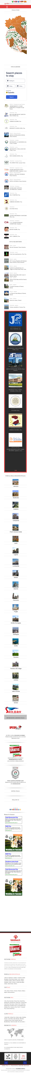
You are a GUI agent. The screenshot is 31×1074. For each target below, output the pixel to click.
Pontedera (17, 186)
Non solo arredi (21, 1021)
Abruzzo (15, 486)
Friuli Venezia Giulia (16, 532)
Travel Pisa (6, 1004)
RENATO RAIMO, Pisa (15, 229)
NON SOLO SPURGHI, (15, 448)
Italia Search (26, 1065)
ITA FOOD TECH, (14, 208)
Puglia (16, 611)
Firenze (11, 990)
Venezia (15, 990)
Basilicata (16, 497)
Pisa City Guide (10, 1001)
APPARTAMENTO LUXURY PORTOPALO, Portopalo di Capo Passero (17, 107)
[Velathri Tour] (15, 419)
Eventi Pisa (22, 1001)
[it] (13, 1)
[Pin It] (17, 809)
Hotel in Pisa (17, 1004)
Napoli (5, 992)
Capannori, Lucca (18, 167)
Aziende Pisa (12, 1002)
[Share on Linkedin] (15, 809)
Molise (16, 577)
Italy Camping (15, 1020)
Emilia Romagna (16, 623)
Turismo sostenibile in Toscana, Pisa (17, 307)
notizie (15, 259)
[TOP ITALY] (15, 321)
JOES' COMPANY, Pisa (15, 236)
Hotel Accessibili (14, 1021)
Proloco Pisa (16, 1001)
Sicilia (16, 646)
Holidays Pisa (7, 1007)
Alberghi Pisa (7, 1005)
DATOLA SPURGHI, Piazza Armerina (18, 181)
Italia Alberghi (16, 1018)
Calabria (15, 509)
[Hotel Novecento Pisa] (15, 378)
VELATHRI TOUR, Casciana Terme (17, 162)
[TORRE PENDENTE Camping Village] (15, 398)
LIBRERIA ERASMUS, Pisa (16, 201)
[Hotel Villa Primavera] (15, 359)
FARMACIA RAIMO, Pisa (15, 121)
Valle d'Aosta (16, 691)
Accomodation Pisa (21, 1005)
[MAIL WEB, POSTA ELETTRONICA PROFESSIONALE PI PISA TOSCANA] (19, 1057)
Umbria (16, 680)
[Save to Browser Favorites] (20, 809)
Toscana (15, 657)
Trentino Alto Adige (16, 668)
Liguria (16, 554)
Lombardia (16, 566)
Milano (23, 990)
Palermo (20, 990)
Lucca (16, 147)
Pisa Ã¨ (19, 1007)
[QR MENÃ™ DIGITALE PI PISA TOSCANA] (27, 1057)
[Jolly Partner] (15, 457)
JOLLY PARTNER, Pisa (15, 195)
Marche (16, 589)
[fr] (19, 1)
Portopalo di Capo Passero (19, 104)
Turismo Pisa (23, 1002)
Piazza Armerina (17, 133)
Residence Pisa (13, 1005)
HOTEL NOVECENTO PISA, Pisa (15, 388)
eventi (14, 245)
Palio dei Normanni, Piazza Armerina (18, 247)
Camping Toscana (8, 1020)
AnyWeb (3, 1065)
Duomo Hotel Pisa (10, 1008)
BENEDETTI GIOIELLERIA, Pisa (17, 128)
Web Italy (22, 1018)
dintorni (15, 266)
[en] (16, 1)
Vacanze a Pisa (14, 1007)
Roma (8, 990)
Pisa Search (11, 1004)
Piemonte (16, 600)
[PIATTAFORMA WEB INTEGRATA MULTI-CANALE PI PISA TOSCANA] (12, 1057)
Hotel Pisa (23, 1004)
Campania (16, 520)
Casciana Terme (18, 161)
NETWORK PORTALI (20, 1068)
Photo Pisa (18, 1002)
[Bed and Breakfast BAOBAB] (15, 338)
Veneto (16, 702)
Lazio (15, 543)
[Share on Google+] (13, 809)
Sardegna (16, 634)
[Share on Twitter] (18, 809)
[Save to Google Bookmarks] (12, 809)
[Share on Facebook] (10, 809)
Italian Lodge (19, 1017)
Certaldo (17, 140)
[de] (22, 1)
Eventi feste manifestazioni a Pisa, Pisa (18, 254)
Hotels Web (7, 1017)
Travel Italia (10, 1018)
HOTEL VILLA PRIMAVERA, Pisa (15, 369)
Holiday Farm (13, 1017)
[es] (25, 1)
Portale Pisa (6, 1002)
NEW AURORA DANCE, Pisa (16, 156)
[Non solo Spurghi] (15, 438)
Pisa (16, 112)
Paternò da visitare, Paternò (15, 300)
